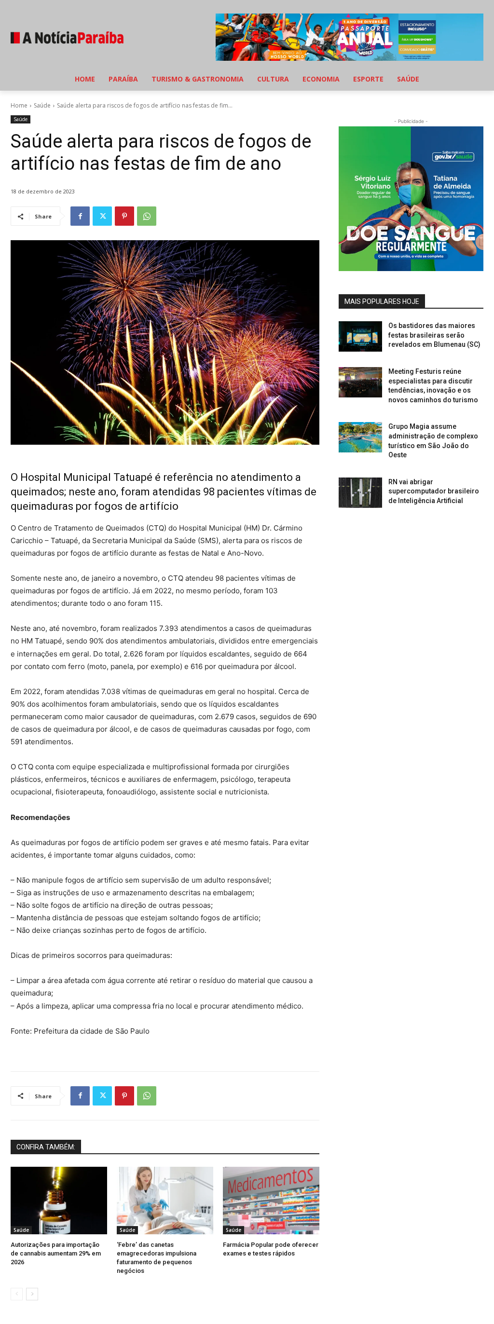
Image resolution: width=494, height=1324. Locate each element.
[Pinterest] (124, 216)
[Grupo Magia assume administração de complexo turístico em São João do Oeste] (360, 437)
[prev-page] (17, 1294)
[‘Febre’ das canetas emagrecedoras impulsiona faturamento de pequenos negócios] (165, 1200)
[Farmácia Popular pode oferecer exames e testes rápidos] (271, 1200)
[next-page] (32, 1294)
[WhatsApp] (146, 216)
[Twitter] (102, 216)
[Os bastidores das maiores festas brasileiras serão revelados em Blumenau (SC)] (360, 336)
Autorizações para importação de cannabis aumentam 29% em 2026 (56, 1253)
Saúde (42, 105)
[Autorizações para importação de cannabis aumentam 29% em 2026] (59, 1200)
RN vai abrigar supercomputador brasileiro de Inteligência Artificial (433, 491)
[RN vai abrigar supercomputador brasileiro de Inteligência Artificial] (360, 493)
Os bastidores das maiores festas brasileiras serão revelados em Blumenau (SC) (434, 335)
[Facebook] (80, 216)
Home (19, 105)
